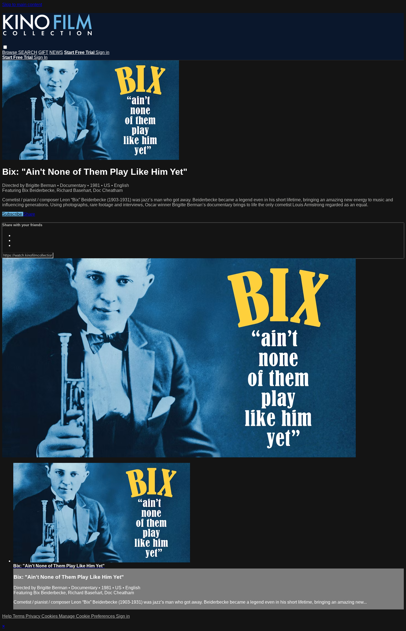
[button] (5, 47)
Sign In (41, 57)
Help (7, 616)
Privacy (33, 616)
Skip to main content (22, 4)
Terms (19, 616)
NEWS (56, 52)
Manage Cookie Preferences (87, 616)
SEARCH (27, 52)
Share (29, 214)
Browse (10, 52)
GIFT (43, 52)
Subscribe (12, 214)
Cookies (50, 616)
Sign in (102, 52)
